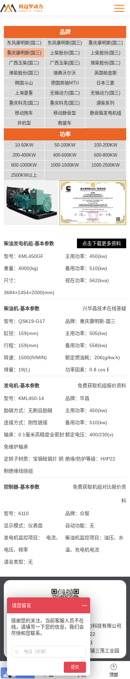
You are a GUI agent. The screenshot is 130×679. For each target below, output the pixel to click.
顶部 (113, 674)
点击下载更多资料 (101, 243)
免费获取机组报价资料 (102, 385)
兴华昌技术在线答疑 (104, 308)
